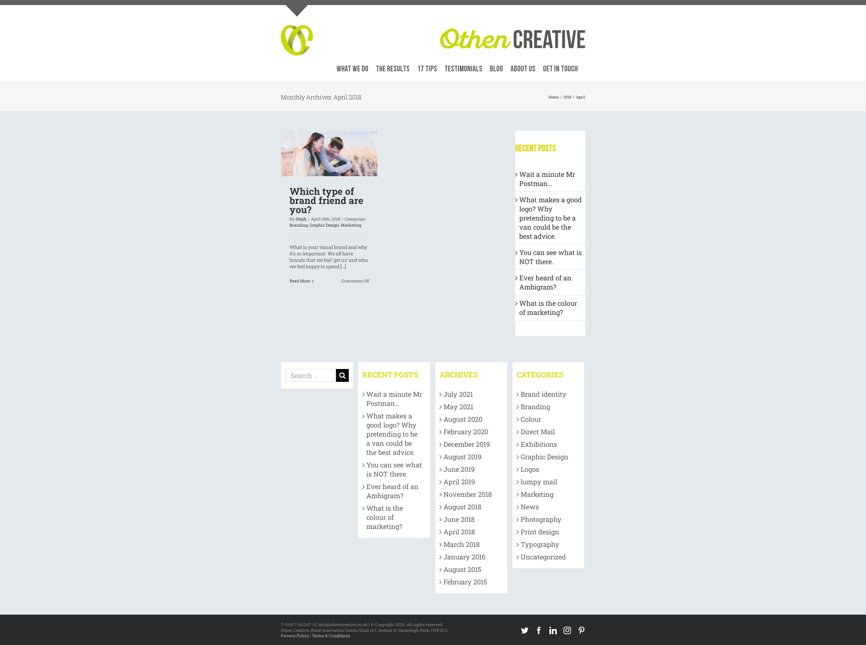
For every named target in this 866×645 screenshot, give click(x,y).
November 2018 (467, 494)
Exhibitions (539, 444)
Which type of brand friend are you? (326, 200)
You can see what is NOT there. (550, 257)
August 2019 (462, 456)
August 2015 (462, 569)
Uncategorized (543, 556)
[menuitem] (352, 69)
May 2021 (458, 406)
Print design (540, 531)
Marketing (351, 225)
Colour (531, 419)
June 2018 (459, 519)
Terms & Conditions (331, 635)
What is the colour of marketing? (548, 308)
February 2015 (465, 581)
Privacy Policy (295, 635)
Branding (299, 225)
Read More (300, 280)
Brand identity (543, 394)
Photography (541, 519)
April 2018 (459, 531)
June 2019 (459, 469)
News (530, 506)
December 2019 (466, 444)
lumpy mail (539, 481)
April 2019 (459, 481)
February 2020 (465, 431)
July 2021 (458, 394)
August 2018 (462, 506)
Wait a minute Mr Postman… (547, 179)
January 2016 (464, 556)
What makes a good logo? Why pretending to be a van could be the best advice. (550, 217)
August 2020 (462, 419)
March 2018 (461, 544)
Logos (530, 469)
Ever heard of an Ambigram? (545, 282)
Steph (301, 219)
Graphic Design (324, 225)
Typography (540, 544)
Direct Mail (538, 431)
